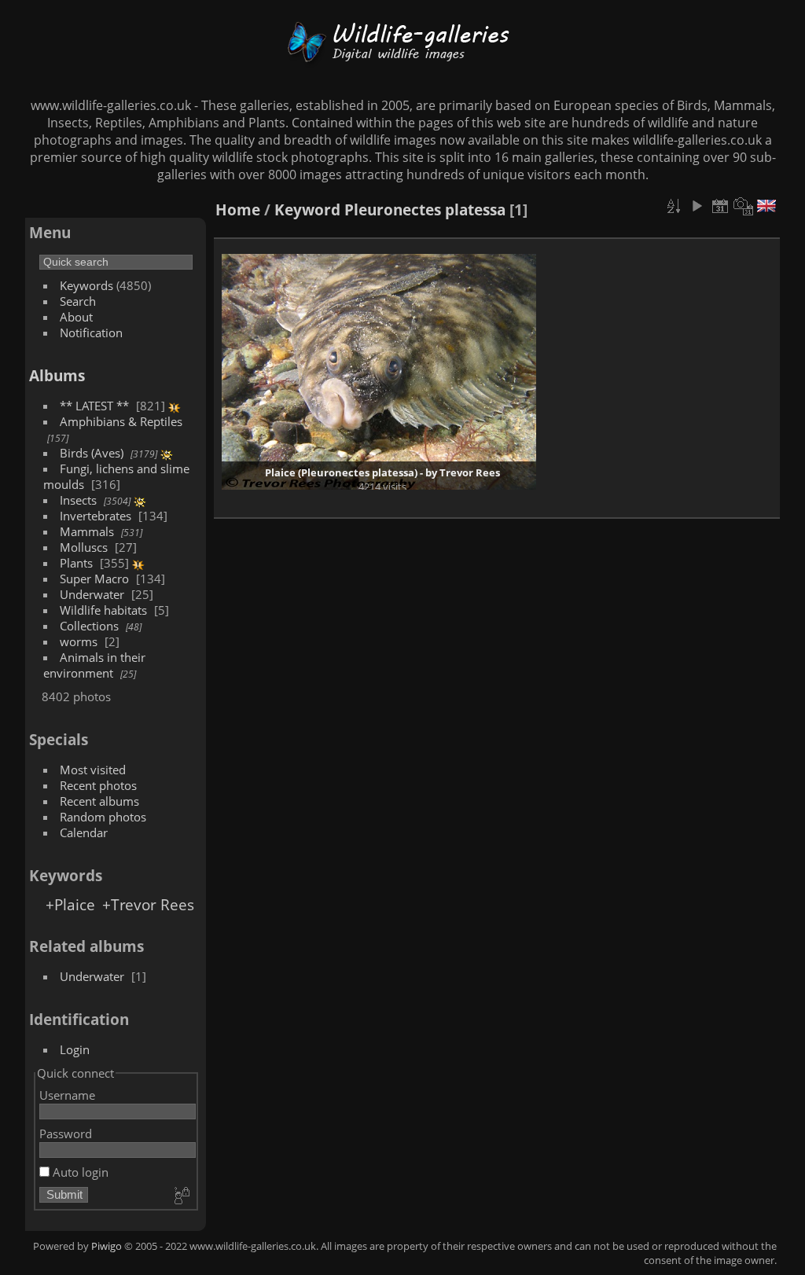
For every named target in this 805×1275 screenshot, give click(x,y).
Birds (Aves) (91, 453)
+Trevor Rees (148, 904)
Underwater (92, 594)
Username (67, 1095)
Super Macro (94, 578)
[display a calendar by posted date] (720, 206)
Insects (78, 500)
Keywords (86, 285)
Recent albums (99, 801)
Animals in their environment (94, 665)
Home (237, 209)
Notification (91, 332)
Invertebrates (95, 516)
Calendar (84, 832)
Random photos (103, 817)
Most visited (93, 769)
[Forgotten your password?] (181, 1196)
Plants (76, 563)
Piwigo (106, 1246)
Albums (57, 375)
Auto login (79, 1172)
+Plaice (70, 904)
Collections (89, 626)
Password (65, 1133)
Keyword (307, 209)
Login (75, 1049)
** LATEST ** (94, 405)
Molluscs (84, 547)
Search (78, 301)
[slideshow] (696, 206)
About (76, 317)
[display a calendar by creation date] (743, 206)
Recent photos (98, 785)
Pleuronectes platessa (424, 209)
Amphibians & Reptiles (121, 421)
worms (78, 641)
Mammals (87, 531)
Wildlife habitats (103, 610)
